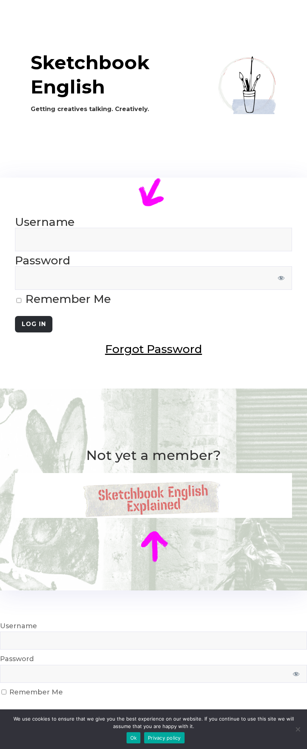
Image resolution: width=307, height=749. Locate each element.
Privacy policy (164, 738)
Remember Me (66, 299)
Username (45, 222)
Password (42, 260)
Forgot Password (153, 349)
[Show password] (281, 278)
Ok (133, 738)
